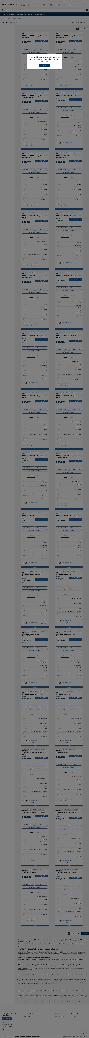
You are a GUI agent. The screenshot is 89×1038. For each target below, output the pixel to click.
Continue (44, 65)
